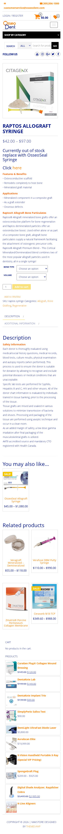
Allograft (41, 301)
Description (12, 316)
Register (17, 15)
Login (6, 15)
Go (55, 46)
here (17, 168)
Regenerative (19, 305)
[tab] (14, 316)
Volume (8, 275)
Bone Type (9, 267)
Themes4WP (33, 826)
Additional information (20, 323)
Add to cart (21, 286)
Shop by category (15, 35)
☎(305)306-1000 (49, 3)
